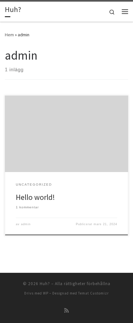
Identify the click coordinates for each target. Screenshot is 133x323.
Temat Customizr (93, 293)
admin (26, 224)
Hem (9, 35)
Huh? (45, 283)
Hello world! (35, 197)
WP (45, 293)
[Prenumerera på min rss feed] (66, 310)
